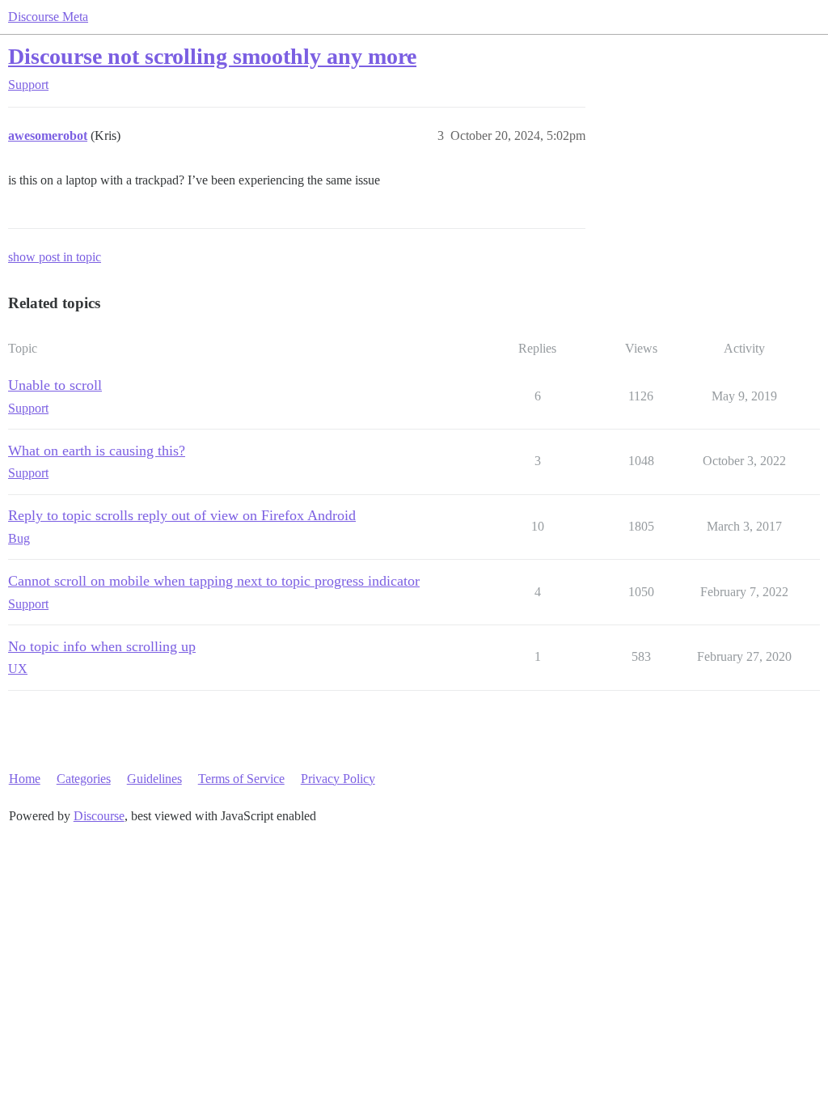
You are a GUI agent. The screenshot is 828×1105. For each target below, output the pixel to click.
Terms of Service (241, 778)
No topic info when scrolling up (102, 646)
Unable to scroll (55, 385)
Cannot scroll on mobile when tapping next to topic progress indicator (214, 581)
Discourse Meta (48, 16)
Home (24, 778)
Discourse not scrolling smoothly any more (212, 56)
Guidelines (154, 778)
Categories (84, 778)
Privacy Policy (338, 778)
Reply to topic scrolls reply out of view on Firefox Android (182, 515)
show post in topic (54, 257)
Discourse (99, 816)
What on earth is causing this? (96, 450)
